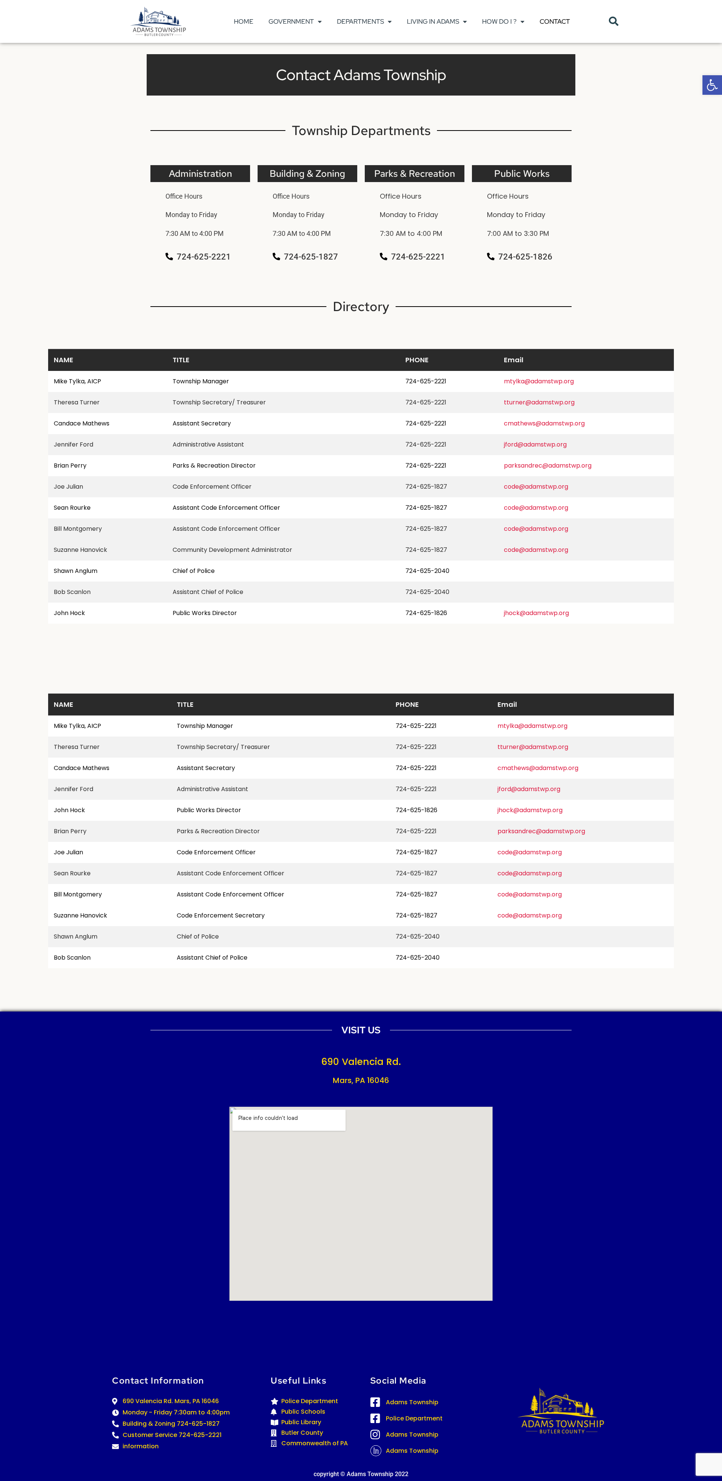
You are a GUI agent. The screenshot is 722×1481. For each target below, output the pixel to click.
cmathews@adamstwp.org (544, 423)
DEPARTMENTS (360, 21)
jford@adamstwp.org (535, 444)
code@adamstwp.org (536, 486)
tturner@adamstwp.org (539, 402)
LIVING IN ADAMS (433, 21)
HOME (243, 21)
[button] (712, 85)
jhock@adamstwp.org (536, 613)
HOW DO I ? (499, 21)
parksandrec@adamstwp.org (548, 465)
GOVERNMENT (291, 21)
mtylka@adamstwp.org (539, 381)
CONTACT (555, 21)
